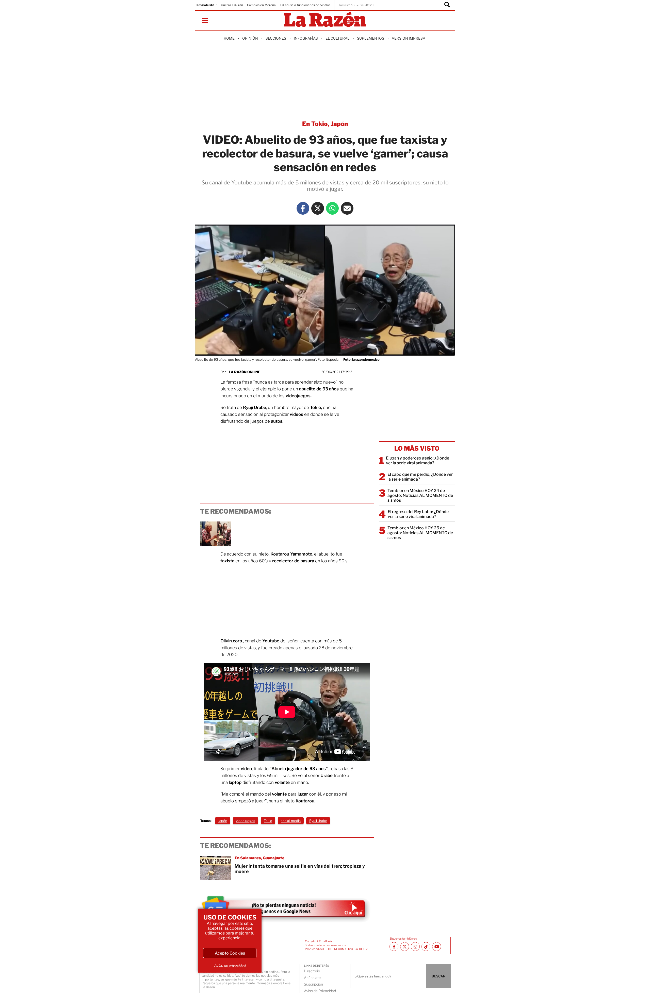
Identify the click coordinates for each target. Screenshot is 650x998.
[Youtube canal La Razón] (436, 946)
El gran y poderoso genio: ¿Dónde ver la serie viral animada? (417, 460)
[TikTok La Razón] (425, 946)
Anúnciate (312, 977)
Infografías (306, 38)
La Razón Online (244, 372)
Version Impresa (408, 38)
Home (229, 38)
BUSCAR (438, 976)
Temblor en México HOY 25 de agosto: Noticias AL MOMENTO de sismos (420, 533)
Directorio (312, 971)
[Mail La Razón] (347, 208)
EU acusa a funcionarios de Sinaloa (305, 5)
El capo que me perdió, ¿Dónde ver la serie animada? (420, 477)
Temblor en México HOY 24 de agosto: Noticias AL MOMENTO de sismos (420, 495)
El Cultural (337, 38)
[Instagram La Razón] (415, 946)
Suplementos (370, 38)
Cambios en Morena (261, 5)
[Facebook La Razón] (303, 208)
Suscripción (313, 984)
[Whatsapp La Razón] (332, 208)
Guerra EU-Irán (232, 5)
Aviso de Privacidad (320, 991)
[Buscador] (447, 5)
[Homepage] (325, 19)
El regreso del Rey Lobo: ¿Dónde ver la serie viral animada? (418, 514)
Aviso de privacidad (230, 965)
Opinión (250, 38)
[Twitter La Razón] (317, 208)
